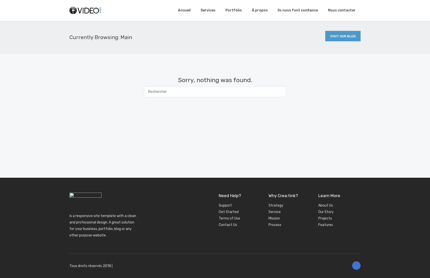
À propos (260, 10)
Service (275, 212)
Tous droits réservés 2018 (90, 266)
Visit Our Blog (343, 36)
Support (225, 205)
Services (208, 10)
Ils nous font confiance (298, 10)
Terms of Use (229, 218)
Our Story (326, 212)
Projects (325, 218)
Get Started (229, 212)
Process (275, 225)
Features (325, 225)
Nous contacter (342, 10)
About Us (325, 205)
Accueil (184, 10)
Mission (274, 218)
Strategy (276, 205)
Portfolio (233, 10)
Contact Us (228, 225)
